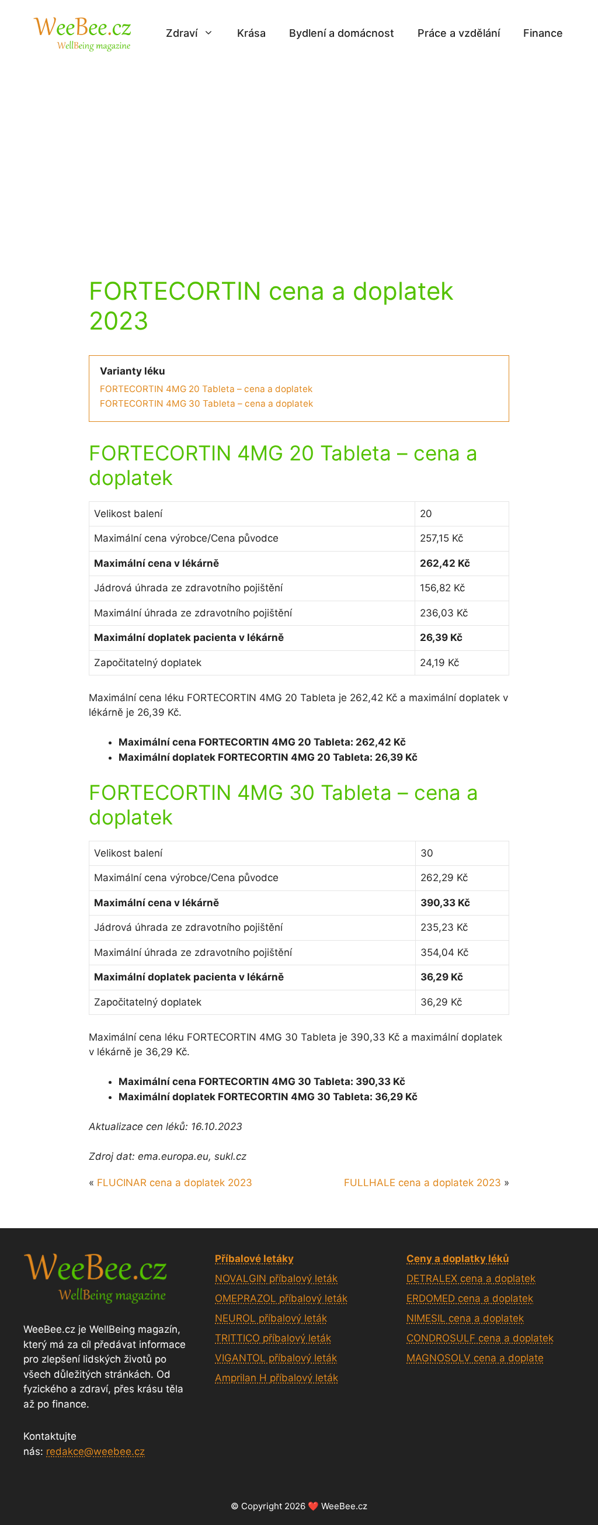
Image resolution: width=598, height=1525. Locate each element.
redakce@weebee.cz (95, 1451)
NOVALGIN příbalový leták (276, 1278)
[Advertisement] (299, 153)
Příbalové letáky (254, 1258)
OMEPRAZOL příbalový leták (281, 1298)
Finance (543, 33)
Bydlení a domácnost (341, 33)
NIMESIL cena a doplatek (465, 1318)
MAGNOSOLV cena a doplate (475, 1358)
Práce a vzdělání (459, 33)
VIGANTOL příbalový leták (276, 1358)
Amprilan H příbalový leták (276, 1378)
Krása (251, 33)
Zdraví (181, 33)
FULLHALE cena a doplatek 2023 (422, 1182)
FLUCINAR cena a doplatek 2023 (174, 1182)
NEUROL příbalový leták (271, 1318)
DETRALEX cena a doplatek (471, 1278)
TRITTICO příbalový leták (273, 1338)
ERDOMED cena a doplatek (469, 1298)
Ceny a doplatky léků (457, 1258)
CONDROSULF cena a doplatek (480, 1338)
